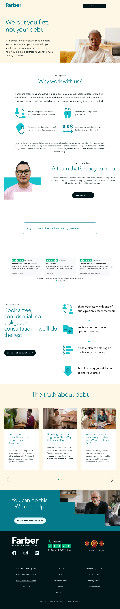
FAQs (60, 575)
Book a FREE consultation (94, 6)
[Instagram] (25, 553)
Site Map (60, 593)
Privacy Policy (93, 581)
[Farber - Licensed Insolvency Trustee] (14, 6)
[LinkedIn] (37, 553)
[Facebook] (14, 553)
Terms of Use (94, 575)
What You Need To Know (26, 575)
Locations (60, 569)
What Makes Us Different (26, 581)
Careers (60, 587)
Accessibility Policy (94, 569)
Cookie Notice (94, 587)
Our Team (26, 587)
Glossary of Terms (60, 581)
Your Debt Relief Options (26, 569)
